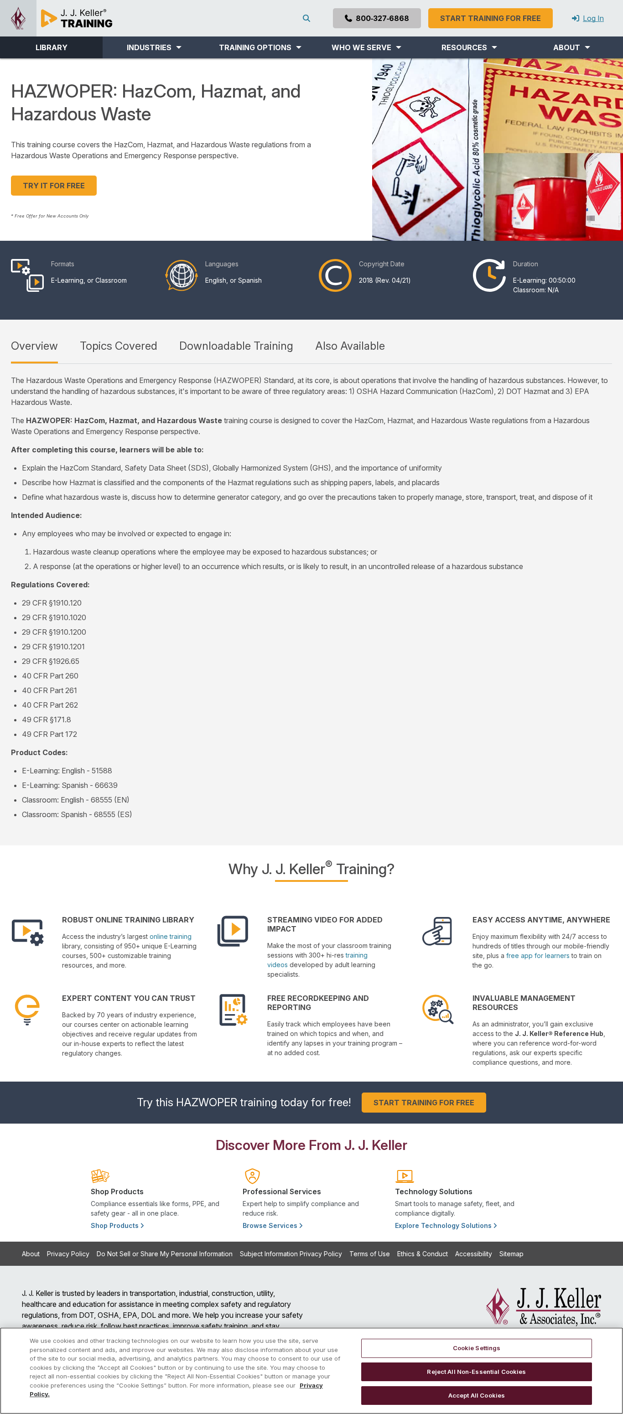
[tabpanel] (311, 597)
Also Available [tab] (350, 345)
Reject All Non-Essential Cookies (476, 1371)
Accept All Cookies (476, 1394)
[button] (154, 47)
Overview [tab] (34, 345)
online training (171, 936)
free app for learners (538, 955)
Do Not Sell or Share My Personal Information (165, 1254)
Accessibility (473, 1254)
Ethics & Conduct (422, 1254)
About (31, 1254)
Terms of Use (369, 1254)
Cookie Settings (477, 1348)
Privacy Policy (68, 1254)
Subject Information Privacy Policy (291, 1254)
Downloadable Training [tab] (236, 345)
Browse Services (271, 1225)
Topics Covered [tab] (118, 345)
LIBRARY (51, 47)
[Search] (308, 18)
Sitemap (511, 1254)
